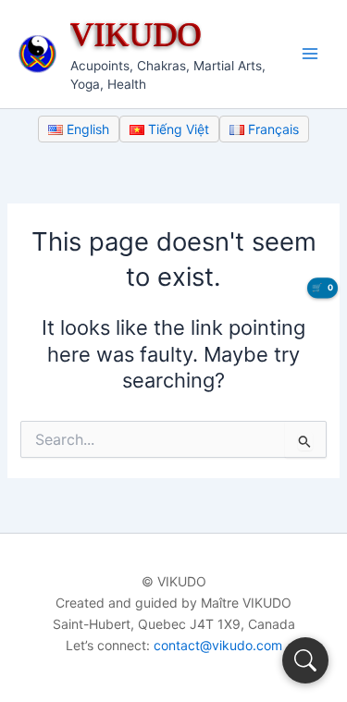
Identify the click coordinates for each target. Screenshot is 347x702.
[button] (305, 660)
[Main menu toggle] (309, 53)
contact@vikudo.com (218, 645)
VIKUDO (136, 34)
